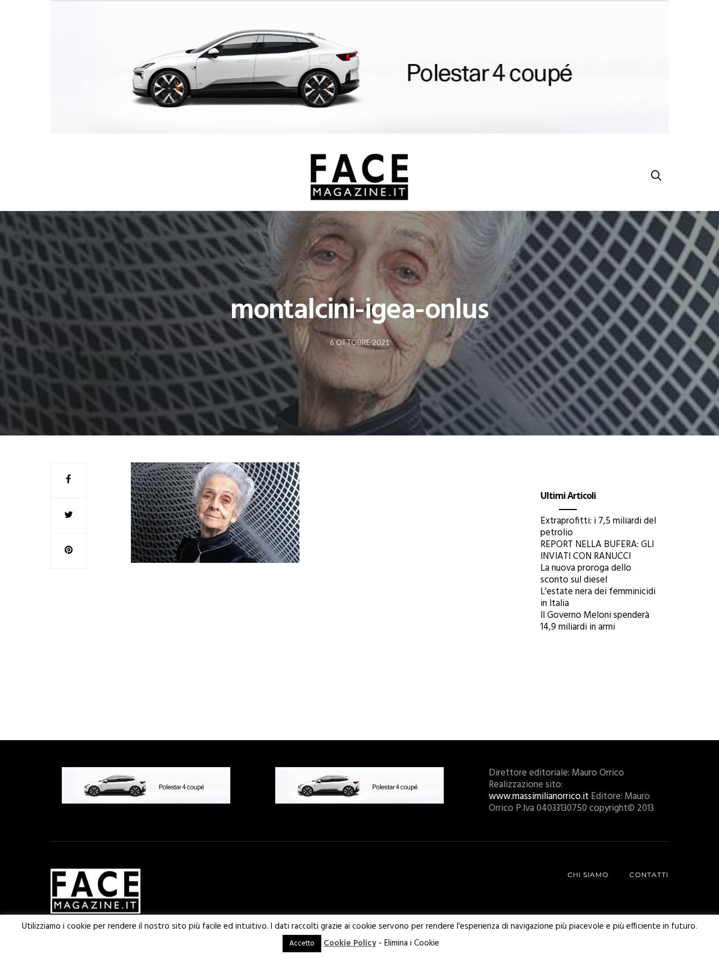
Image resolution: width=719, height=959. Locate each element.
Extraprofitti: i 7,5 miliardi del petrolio (598, 526)
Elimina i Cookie (411, 943)
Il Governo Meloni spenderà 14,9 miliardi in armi (594, 621)
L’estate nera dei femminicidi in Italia (598, 597)
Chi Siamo (588, 874)
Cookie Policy (350, 943)
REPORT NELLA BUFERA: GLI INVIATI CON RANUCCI (597, 550)
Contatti (648, 874)
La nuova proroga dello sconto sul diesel (585, 574)
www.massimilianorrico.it (539, 796)
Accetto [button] (302, 943)
